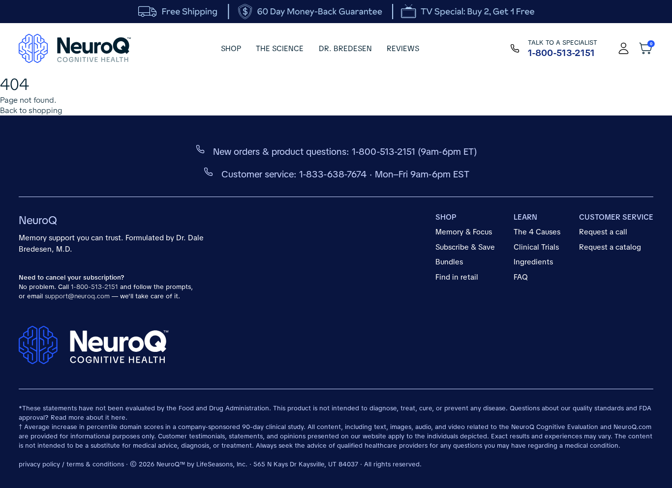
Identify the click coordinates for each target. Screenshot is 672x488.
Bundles (449, 262)
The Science (280, 49)
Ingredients (533, 262)
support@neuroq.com (77, 296)
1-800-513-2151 (383, 151)
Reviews (403, 49)
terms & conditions (95, 464)
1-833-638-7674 (333, 174)
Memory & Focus (463, 232)
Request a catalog (610, 247)
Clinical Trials (536, 247)
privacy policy (39, 464)
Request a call (603, 232)
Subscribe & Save (465, 247)
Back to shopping (31, 110)
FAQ (521, 277)
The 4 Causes (537, 232)
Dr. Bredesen (345, 49)
